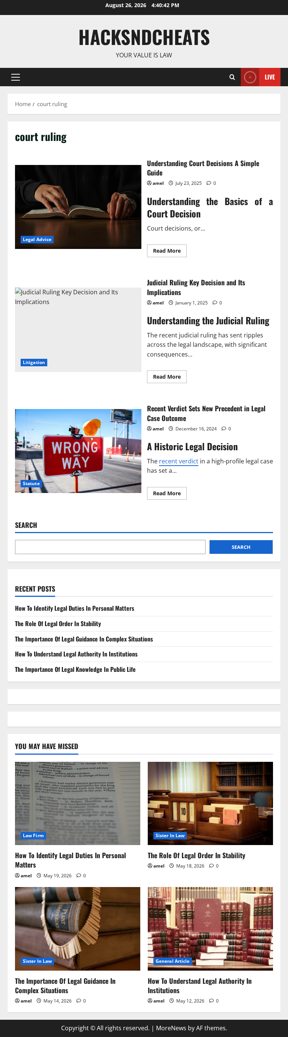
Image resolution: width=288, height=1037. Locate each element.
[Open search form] (232, 77)
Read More (170, 252)
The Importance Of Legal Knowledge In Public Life (75, 669)
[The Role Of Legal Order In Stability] (210, 803)
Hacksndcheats (144, 36)
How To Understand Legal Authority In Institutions (76, 653)
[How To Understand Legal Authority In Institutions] (210, 929)
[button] (16, 77)
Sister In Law (170, 835)
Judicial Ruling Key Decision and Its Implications (78, 330)
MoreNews (171, 1028)
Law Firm (33, 835)
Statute (31, 483)
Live (270, 76)
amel (158, 183)
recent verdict (178, 461)
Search (26, 525)
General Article (173, 961)
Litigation (34, 362)
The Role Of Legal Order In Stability (58, 623)
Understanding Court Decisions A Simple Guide (78, 207)
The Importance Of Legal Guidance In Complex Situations (84, 638)
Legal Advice (37, 239)
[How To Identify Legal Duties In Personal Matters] (77, 803)
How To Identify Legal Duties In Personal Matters (74, 608)
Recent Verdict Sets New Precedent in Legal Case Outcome (78, 451)
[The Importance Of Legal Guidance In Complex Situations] (77, 929)
